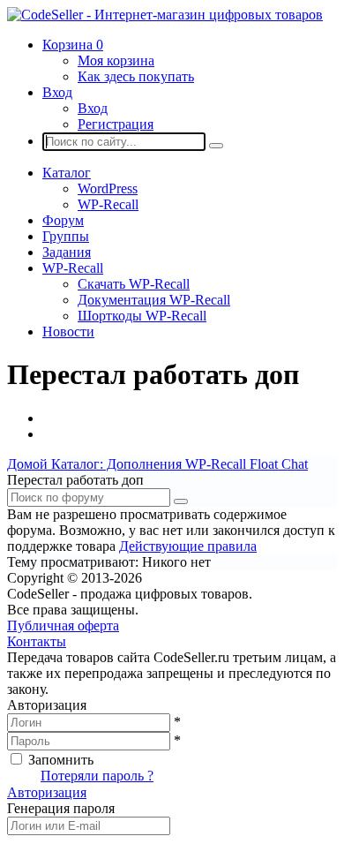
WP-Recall (108, 204)
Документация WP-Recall (154, 299)
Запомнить (60, 759)
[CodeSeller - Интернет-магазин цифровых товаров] (165, 14)
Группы (65, 236)
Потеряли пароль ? (97, 775)
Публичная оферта (63, 625)
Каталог (66, 172)
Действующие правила (188, 546)
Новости (68, 331)
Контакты (36, 641)
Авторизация (46, 792)
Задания (66, 252)
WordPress (108, 188)
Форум (63, 220)
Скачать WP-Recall (134, 283)
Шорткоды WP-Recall (142, 315)
